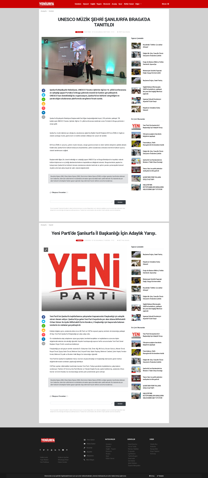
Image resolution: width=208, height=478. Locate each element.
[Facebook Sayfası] (41, 450)
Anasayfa (44, 11)
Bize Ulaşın (90, 460)
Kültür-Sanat (129, 4)
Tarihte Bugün (132, 456)
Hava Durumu (132, 444)
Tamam (161, 476)
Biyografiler (154, 449)
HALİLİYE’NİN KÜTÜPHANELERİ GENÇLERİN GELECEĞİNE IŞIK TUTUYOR (153, 187)
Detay (152, 476)
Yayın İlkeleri (44, 460)
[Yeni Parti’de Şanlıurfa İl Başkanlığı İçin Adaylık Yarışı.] (84, 278)
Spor (120, 4)
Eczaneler (131, 451)
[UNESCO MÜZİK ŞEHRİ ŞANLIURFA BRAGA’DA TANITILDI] (84, 60)
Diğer (137, 4)
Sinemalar (131, 458)
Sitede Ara (153, 444)
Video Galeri (90, 444)
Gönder (120, 202)
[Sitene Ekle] (67, 450)
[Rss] (60, 450)
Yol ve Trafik (132, 446)
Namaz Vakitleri (133, 449)
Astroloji (153, 454)
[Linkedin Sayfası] (56, 450)
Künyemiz (90, 456)
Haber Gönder (62, 462)
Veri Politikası (44, 462)
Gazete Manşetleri (134, 465)
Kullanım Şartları (63, 457)
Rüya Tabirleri (154, 451)
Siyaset (86, 4)
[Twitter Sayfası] (44, 450)
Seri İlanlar (131, 461)
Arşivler (89, 452)
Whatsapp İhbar (63, 460)
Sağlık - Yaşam (96, 4)
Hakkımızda (44, 457)
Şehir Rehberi (132, 463)
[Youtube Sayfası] (52, 450)
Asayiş (114, 4)
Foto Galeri (91, 440)
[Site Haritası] (64, 450)
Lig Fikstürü (132, 454)
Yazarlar (89, 448)
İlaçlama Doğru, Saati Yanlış (152, 80)
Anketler (153, 446)
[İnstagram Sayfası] (48, 450)
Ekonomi (106, 4)
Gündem (78, 4)
